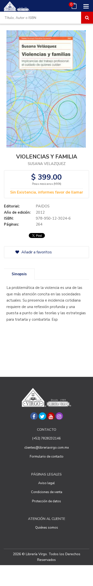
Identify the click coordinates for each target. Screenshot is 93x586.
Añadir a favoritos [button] (36, 252)
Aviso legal (46, 483)
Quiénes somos (46, 527)
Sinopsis (19, 274)
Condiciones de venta (46, 492)
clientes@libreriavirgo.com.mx (46, 447)
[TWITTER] (42, 416)
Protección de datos (46, 501)
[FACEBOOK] (34, 416)
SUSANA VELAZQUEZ (46, 163)
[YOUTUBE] (51, 416)
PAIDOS (43, 206)
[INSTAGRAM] (59, 416)
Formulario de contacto (46, 456)
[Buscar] (87, 18)
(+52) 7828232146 (46, 438)
